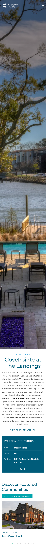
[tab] (12, 543)
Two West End (12, 536)
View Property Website (23, 430)
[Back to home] (10, 5)
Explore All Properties (17, 496)
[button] (43, 5)
